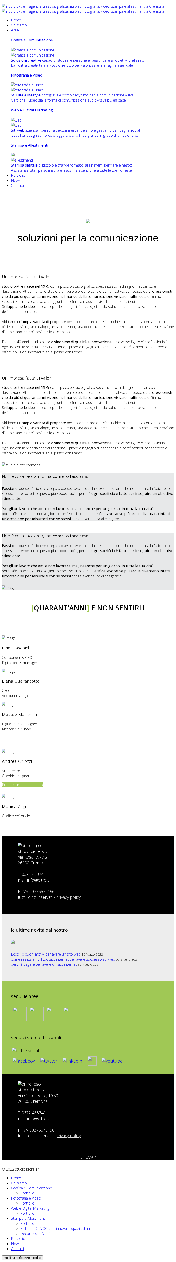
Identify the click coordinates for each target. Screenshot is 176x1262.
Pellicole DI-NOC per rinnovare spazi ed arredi (57, 1228)
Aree (15, 30)
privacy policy (68, 897)
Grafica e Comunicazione (31, 1188)
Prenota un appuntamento (22, 784)
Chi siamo (19, 25)
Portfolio (18, 175)
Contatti (17, 185)
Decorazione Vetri (35, 1233)
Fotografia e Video (26, 1198)
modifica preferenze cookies (22, 1257)
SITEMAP (88, 1157)
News (16, 180)
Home (16, 20)
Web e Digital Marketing (30, 1208)
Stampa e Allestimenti (28, 1218)
